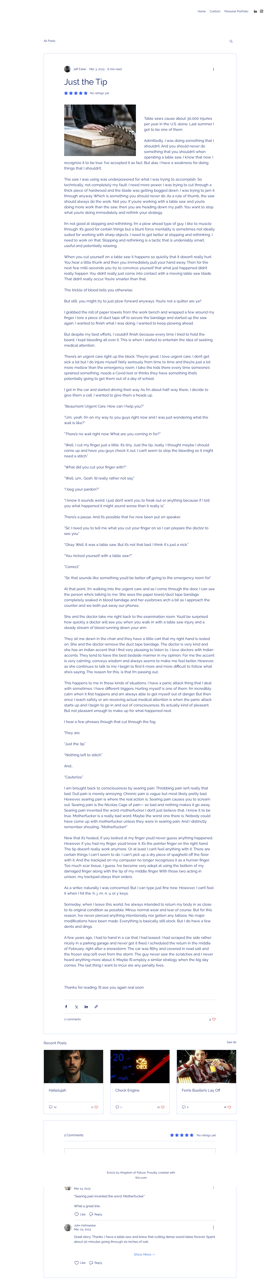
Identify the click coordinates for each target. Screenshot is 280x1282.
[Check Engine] (140, 1066)
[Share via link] (96, 1007)
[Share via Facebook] (66, 1007)
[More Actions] (213, 1186)
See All (231, 1042)
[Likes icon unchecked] (76, 1214)
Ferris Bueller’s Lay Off (201, 1090)
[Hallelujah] (73, 1066)
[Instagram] (262, 11)
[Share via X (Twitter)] (76, 1007)
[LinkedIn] (255, 11)
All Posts (49, 40)
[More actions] (213, 69)
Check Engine (127, 1090)
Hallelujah (57, 1090)
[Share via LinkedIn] (86, 1007)
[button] (231, 41)
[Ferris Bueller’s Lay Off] (206, 1066)
